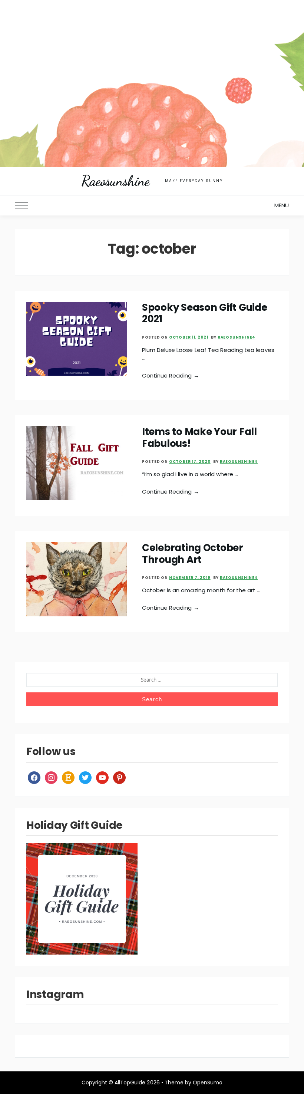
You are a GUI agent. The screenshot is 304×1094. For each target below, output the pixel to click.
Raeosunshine (115, 181)
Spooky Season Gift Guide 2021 (204, 313)
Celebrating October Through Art (192, 553)
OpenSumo (207, 1082)
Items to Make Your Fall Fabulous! (199, 437)
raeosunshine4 (236, 337)
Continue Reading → (170, 375)
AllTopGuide (130, 1082)
